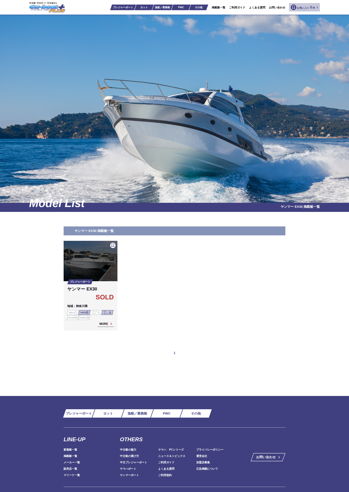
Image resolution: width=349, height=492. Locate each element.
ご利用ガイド (237, 7)
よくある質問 (257, 7)
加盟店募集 (203, 462)
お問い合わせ (277, 7)
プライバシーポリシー (210, 449)
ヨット (144, 7)
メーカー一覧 (72, 462)
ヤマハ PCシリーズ (171, 449)
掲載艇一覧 (218, 7)
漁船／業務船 (162, 7)
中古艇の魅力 (128, 449)
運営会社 (201, 455)
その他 (198, 7)
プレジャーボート (123, 7)
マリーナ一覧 (72, 475)
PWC (181, 7)
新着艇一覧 (70, 449)
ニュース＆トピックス (171, 455)
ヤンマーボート (129, 475)
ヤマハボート (128, 468)
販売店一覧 (70, 468)
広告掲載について (207, 468)
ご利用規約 (165, 475)
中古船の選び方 (129, 455)
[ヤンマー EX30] (90, 285)
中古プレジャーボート (133, 462)
